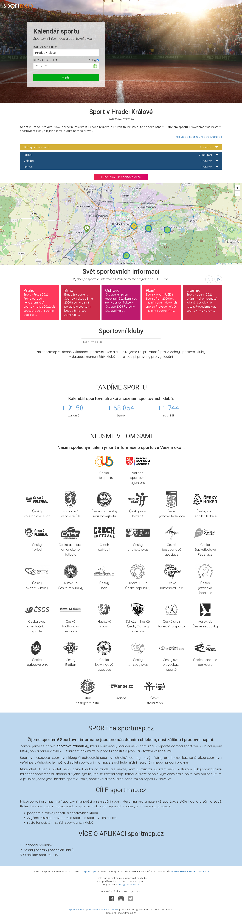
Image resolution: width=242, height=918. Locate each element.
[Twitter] (130, 898)
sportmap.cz (91, 871)
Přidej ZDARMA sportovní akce (121, 177)
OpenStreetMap (229, 264)
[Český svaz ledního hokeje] (205, 499)
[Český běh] (104, 571)
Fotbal (118, 155)
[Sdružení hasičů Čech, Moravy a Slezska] (138, 609)
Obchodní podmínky (98, 909)
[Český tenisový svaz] (138, 648)
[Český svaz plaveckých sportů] (171, 648)
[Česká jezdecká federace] (205, 571)
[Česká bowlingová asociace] (104, 648)
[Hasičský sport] (104, 609)
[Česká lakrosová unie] (171, 571)
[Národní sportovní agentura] (138, 460)
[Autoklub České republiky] (70, 571)
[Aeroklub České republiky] (205, 609)
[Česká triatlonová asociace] (70, 609)
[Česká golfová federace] (171, 499)
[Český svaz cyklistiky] (37, 571)
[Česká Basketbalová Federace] (205, 532)
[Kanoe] (121, 686)
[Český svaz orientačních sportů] (37, 609)
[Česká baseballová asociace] (171, 532)
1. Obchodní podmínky (37, 845)
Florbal (118, 167)
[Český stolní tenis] (154, 686)
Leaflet (220, 264)
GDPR (115, 909)
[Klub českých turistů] (87, 686)
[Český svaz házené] (138, 499)
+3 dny (91, 60)
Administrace (228, 5)
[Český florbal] (37, 532)
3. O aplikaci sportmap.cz (39, 855)
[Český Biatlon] (70, 648)
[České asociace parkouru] (205, 648)
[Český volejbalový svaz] (37, 499)
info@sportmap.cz (129, 884)
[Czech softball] (104, 532)
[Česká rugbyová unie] (37, 648)
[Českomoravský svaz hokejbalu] (104, 499)
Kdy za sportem (45, 60)
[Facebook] (112, 898)
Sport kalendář (77, 909)
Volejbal (118, 161)
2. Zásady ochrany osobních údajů (47, 850)
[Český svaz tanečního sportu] (171, 609)
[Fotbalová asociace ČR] (70, 499)
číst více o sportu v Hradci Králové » (199, 136)
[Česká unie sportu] (104, 460)
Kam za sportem (45, 47)
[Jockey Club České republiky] (138, 571)
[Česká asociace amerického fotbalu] (70, 532)
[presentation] (209, 279)
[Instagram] (121, 898)
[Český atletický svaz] (138, 532)
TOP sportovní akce (118, 147)
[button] (86, 228)
